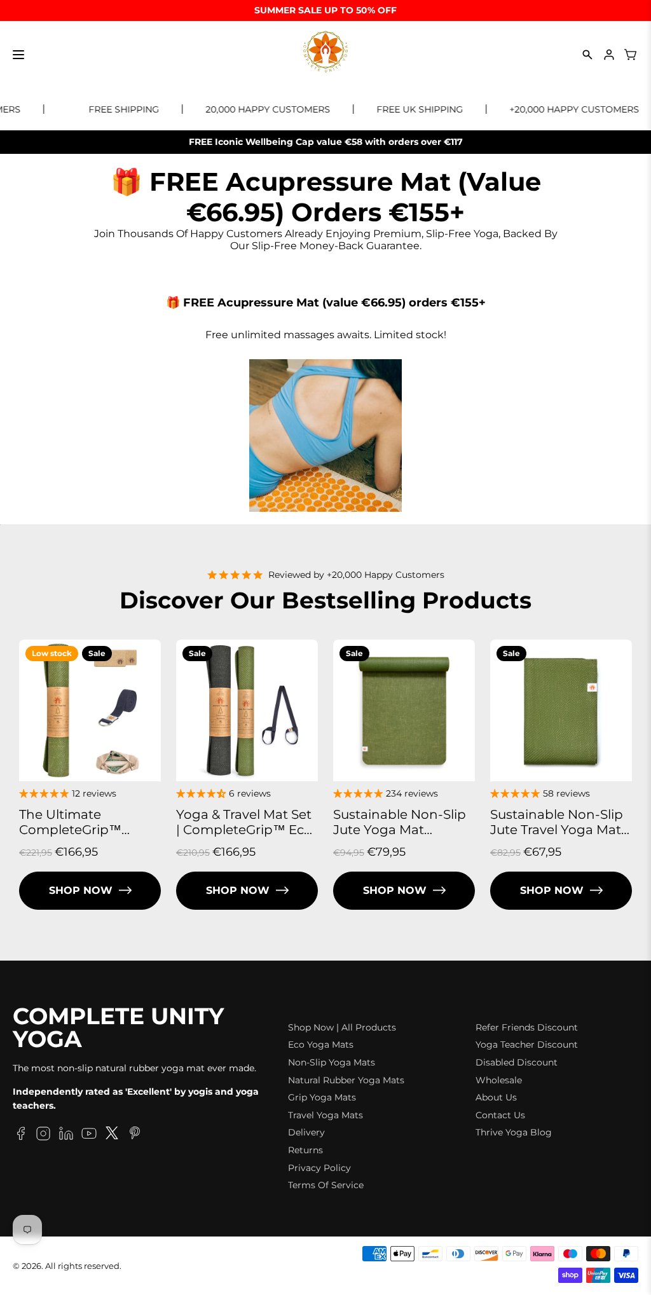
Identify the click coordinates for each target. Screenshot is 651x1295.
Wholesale (499, 1080)
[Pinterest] (134, 1135)
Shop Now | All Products (342, 1027)
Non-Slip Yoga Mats (331, 1062)
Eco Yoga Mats (320, 1044)
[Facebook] (20, 1135)
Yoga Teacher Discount (527, 1044)
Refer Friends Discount (527, 1027)
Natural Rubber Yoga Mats (346, 1080)
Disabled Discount (517, 1062)
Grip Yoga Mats (322, 1097)
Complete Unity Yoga (118, 1028)
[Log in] (609, 54)
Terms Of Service (326, 1185)
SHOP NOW (81, 890)
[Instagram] (43, 1135)
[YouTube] (89, 1135)
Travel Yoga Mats (325, 1115)
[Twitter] (112, 1135)
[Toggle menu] (18, 54)
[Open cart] (630, 54)
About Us (496, 1097)
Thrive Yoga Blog (514, 1132)
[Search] (587, 54)
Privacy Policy (319, 1168)
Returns (305, 1150)
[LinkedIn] (66, 1135)
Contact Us (500, 1115)
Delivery (306, 1132)
